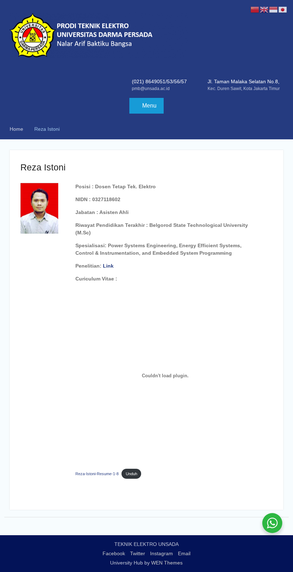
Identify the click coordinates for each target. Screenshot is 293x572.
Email (184, 553)
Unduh (131, 474)
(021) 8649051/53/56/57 (159, 81)
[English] (264, 9)
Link (108, 266)
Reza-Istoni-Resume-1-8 (97, 474)
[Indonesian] (273, 9)
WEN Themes (167, 563)
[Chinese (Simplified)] (255, 9)
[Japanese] (283, 9)
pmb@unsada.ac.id (151, 88)
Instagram (161, 553)
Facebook (114, 553)
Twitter (137, 553)
